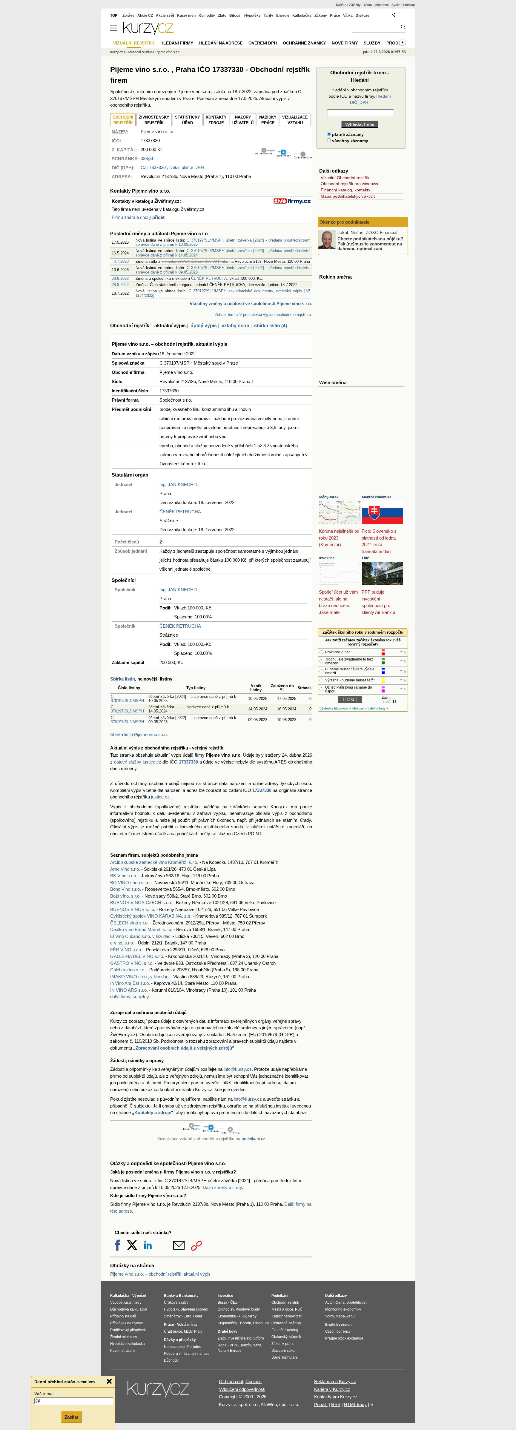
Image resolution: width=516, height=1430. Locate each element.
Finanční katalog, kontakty (345, 190)
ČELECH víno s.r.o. (129, 922)
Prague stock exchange (344, 1338)
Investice (327, 558)
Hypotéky (252, 15)
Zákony (320, 15)
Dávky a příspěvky (180, 1340)
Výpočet (139, 1296)
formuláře (290, 1357)
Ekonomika (227, 1316)
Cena (340, 1302)
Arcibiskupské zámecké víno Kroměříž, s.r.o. (154, 862)
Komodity (207, 15)
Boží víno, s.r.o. (125, 895)
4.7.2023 (121, 261)
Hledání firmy (176, 43)
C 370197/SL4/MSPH (127, 698)
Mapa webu (345, 1316)
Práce (335, 15)
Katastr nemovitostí (286, 1316)
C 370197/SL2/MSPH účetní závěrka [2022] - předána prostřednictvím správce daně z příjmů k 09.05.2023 (223, 269)
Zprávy (128, 15)
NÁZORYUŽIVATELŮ (243, 120)
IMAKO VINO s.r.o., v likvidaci (139, 976)
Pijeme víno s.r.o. (168, 52)
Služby (372, 43)
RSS (335, 1404)
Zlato (222, 15)
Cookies (253, 1381)
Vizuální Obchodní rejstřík (345, 177)
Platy (198, 1331)
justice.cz (160, 796)
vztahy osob (235, 325)
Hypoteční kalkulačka (127, 1344)
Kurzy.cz (116, 52)
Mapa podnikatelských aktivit (348, 196)
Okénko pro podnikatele (344, 222)
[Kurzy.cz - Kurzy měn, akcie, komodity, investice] (148, 33)
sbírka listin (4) (270, 325)
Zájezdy (355, 5)
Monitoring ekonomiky (343, 1309)
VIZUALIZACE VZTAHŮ (295, 120)
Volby (329, 1316)
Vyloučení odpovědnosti (242, 1389)
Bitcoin (235, 15)
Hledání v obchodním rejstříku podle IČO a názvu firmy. (359, 96)
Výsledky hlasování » (335, 708)
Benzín (245, 1345)
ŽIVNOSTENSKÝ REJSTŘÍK (154, 120)
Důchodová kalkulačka (128, 1309)
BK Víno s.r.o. (123, 875)
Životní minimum (123, 1337)
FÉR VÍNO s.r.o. (126, 949)
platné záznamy (347, 134)
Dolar (197, 1316)
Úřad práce (173, 1331)
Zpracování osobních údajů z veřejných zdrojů (184, 1047)
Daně (275, 1357)
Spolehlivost (356, 1302)
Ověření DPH (262, 43)
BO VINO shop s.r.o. (130, 882)
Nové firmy (345, 43)
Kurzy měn (186, 15)
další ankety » (378, 708)
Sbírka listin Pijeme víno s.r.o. (139, 734)
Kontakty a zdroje (152, 1112)
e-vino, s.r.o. (122, 942)
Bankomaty (189, 1296)
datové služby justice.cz (137, 761)
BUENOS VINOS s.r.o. (132, 909)
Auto (329, 1302)
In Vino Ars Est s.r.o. (130, 983)
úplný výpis (204, 325)
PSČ (298, 1309)
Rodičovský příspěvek (128, 1330)
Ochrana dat (231, 1381)
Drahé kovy (227, 1331)
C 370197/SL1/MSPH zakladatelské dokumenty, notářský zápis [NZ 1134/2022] (223, 293)
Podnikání (279, 1296)
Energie (282, 15)
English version (338, 1325)
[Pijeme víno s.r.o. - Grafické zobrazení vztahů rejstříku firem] (283, 157)
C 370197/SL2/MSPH (127, 719)
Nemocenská (174, 1347)
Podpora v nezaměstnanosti (186, 1353)
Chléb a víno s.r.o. (127, 969)
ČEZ (233, 1302)
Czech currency (338, 1331)
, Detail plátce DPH (172, 167)
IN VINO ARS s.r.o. (129, 990)
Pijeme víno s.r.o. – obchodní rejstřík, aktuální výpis (160, 1274)
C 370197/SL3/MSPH (127, 709)
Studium (409, 5)
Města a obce (282, 1309)
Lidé (365, 558)
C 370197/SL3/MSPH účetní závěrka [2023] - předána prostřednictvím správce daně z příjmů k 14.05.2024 (223, 252)
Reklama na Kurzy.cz (335, 1381)
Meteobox (381, 5)
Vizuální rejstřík (133, 43)
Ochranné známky (304, 43)
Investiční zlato (239, 1338)
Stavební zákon (284, 1350)
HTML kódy (355, 1404)
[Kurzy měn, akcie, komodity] (159, 1391)
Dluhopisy (226, 1309)
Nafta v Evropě (230, 1350)
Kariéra (341, 5)
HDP (242, 1316)
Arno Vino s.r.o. (125, 869)
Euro (187, 1316)
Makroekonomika (376, 497)
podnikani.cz (253, 1138)
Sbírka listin (122, 678)
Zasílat (71, 1417)
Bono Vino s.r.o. (125, 889)
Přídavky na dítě (123, 1316)
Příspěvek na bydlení (127, 1323)
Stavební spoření (194, 1309)
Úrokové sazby (176, 1302)
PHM (234, 1345)
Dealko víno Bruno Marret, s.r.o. (141, 929)
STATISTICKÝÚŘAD (187, 120)
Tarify (268, 15)
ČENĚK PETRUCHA (209, 278)
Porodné (194, 1347)
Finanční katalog (284, 1330)
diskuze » (359, 708)
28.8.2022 (120, 278)
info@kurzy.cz (238, 1069)
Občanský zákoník (286, 1337)
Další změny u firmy (222, 1187)
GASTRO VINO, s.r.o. (131, 963)
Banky (169, 1296)
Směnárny (172, 1316)
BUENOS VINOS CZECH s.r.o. (141, 902)
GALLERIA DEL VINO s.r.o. (137, 956)
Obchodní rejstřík (139, 52)
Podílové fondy (248, 1309)
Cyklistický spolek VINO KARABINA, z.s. (150, 915)
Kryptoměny (227, 1323)
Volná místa (187, 1325)
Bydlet (395, 5)
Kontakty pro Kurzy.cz (335, 1396)
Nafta (257, 1345)
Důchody (171, 1360)
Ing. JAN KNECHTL (179, 484)
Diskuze (362, 15)
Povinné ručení (122, 1350)
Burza (222, 1302)
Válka (348, 15)
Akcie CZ (145, 15)
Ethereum (261, 1323)
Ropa (222, 1345)
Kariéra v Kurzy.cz (332, 1389)
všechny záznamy (349, 140)
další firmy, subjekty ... (132, 996)
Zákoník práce (282, 1344)
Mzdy (188, 1331)
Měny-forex (329, 497)
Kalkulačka (301, 15)
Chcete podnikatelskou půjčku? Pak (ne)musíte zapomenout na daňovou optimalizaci (370, 243)
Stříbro (258, 1338)
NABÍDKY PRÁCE (268, 120)
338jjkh (147, 158)
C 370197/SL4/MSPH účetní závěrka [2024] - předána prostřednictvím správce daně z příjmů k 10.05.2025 (223, 242)
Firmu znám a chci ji (138, 217)
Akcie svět (165, 15)
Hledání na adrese (220, 43)
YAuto (367, 5)
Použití (321, 1404)
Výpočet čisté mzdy (125, 1302)
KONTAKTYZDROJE (216, 120)
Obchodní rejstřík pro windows (349, 183)
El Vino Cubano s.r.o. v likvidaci (140, 936)
